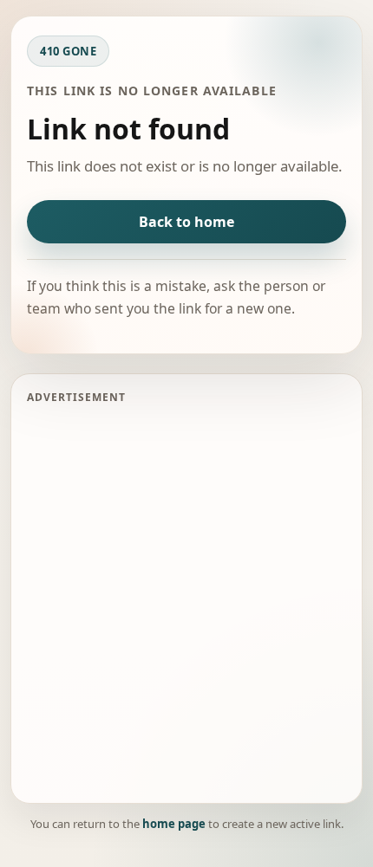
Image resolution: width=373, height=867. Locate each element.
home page (174, 823)
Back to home (186, 221)
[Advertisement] (186, 601)
